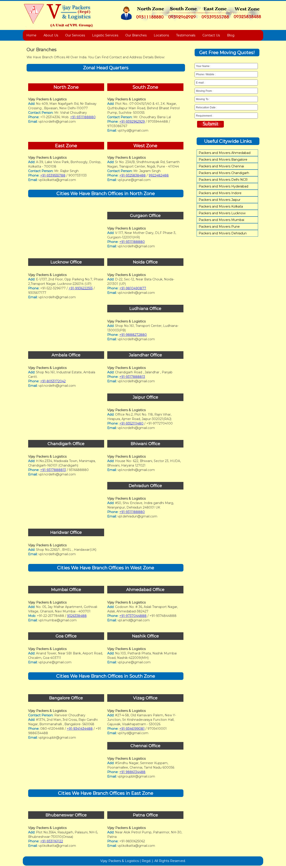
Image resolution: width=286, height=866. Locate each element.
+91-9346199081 (132, 729)
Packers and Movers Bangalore (223, 160)
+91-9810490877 (132, 288)
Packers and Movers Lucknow (222, 213)
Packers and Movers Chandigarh (224, 173)
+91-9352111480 (131, 423)
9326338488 (77, 616)
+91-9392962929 (132, 122)
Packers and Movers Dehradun (223, 233)
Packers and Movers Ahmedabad (224, 153)
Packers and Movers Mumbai (221, 220)
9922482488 (159, 175)
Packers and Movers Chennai (221, 166)
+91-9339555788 (52, 175)
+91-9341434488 (80, 729)
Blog (230, 35)
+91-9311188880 (83, 117)
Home (31, 35)
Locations (161, 35)
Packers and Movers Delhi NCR (223, 180)
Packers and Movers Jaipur (219, 200)
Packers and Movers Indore (220, 193)
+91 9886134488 (132, 772)
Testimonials (185, 35)
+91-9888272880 (133, 335)
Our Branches (136, 35)
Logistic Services (105, 35)
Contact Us (211, 35)
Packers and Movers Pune (219, 227)
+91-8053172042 (53, 381)
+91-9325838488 (132, 175)
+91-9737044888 (133, 616)
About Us (51, 35)
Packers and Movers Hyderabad (223, 186)
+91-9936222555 (81, 288)
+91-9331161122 (51, 841)
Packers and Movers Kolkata (221, 206)
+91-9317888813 (53, 242)
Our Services (75, 35)
